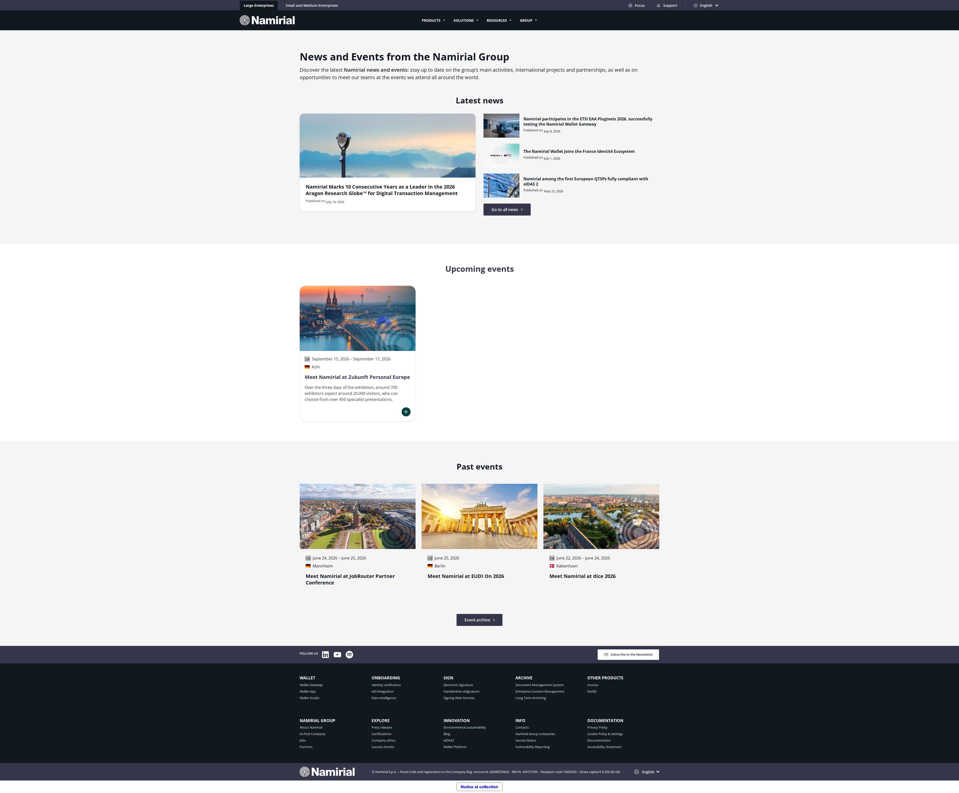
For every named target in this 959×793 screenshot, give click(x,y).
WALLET (307, 678)
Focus (640, 5)
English (648, 772)
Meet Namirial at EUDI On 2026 (466, 576)
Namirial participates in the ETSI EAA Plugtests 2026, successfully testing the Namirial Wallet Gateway (587, 121)
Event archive (477, 620)
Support (670, 5)
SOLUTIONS (464, 20)
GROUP (526, 20)
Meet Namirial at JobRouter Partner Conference (350, 579)
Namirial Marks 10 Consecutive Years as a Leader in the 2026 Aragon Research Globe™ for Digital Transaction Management (382, 190)
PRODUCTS (431, 20)
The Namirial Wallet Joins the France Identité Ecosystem (579, 151)
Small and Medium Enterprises (312, 5)
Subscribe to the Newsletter (632, 654)
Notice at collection (479, 786)
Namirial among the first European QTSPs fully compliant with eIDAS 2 (585, 181)
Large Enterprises (259, 5)
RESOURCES (497, 20)
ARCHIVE (523, 678)
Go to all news (504, 209)
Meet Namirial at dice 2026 (582, 576)
